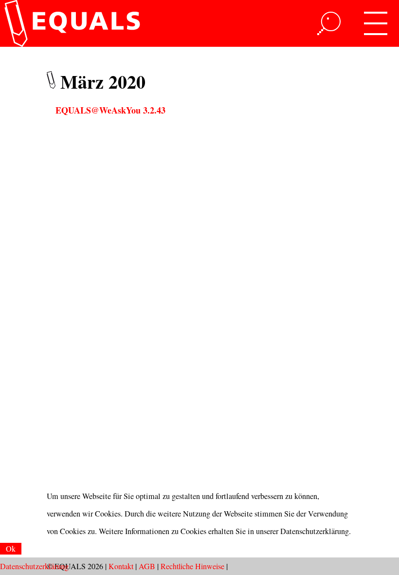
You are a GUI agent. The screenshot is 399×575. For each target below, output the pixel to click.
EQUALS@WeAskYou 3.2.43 (110, 110)
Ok (11, 548)
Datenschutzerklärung (34, 566)
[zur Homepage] (70, 23)
